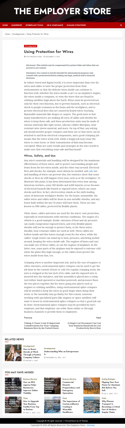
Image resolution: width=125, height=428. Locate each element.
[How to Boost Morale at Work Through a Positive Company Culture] (13, 353)
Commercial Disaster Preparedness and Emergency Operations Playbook (71, 389)
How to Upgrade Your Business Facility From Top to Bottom (31, 405)
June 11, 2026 (30, 413)
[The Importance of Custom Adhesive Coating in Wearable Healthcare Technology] (52, 405)
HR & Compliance (55, 25)
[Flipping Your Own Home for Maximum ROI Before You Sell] (91, 386)
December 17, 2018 (53, 57)
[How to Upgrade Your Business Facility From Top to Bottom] (13, 405)
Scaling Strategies (76, 25)
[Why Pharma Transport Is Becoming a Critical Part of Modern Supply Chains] (91, 405)
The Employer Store (62, 11)
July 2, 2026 (108, 394)
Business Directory (30, 379)
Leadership (16, 25)
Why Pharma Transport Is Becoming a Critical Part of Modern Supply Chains (111, 407)
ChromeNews (70, 420)
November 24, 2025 (53, 358)
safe (91, 171)
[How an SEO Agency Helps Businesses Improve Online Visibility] (13, 386)
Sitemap (91, 425)
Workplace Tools (34, 25)
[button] (121, 25)
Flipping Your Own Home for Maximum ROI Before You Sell (111, 386)
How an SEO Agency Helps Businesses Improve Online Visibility (30, 388)
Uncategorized (30, 46)
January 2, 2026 (31, 361)
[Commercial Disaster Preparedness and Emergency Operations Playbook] (52, 386)
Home (5, 25)
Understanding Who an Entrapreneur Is (61, 353)
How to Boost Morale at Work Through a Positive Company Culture (32, 353)
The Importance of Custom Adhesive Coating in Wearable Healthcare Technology (71, 408)
